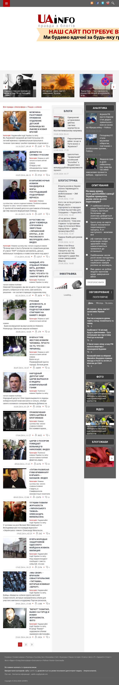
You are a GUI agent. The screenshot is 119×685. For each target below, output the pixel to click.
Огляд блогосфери (23, 660)
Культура (63, 657)
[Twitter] (102, 3)
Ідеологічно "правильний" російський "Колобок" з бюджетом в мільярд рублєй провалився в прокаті (68, 162)
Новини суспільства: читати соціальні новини (29, 246)
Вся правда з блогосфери (14, 107)
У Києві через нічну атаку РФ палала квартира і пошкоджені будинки (100, 346)
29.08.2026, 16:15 (65, 242)
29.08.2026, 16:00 (65, 263)
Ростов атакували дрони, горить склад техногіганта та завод (100, 320)
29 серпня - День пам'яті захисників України (54, 92)
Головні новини (18, 657)
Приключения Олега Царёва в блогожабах (37, 415)
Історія (77, 657)
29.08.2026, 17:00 (65, 199)
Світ (56, 657)
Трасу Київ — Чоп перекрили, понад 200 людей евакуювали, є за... (95, 93)
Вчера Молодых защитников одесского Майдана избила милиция (39, 545)
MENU (6, 3)
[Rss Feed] (91, 3)
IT (94, 657)
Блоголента (36, 660)
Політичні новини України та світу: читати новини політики (38, 455)
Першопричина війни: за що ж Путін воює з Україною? (75, 142)
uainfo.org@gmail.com (39, 674)
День (90, 303)
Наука (70, 657)
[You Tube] (107, 3)
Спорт (107, 657)
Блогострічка (67, 180)
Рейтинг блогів (48, 660)
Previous (5, 86)
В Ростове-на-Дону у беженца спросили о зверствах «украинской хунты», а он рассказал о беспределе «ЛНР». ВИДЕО (39, 231)
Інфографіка (68, 273)
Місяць (99, 303)
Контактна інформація (21, 674)
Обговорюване (99, 292)
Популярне (100, 297)
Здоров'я (100, 657)
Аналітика (100, 108)
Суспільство (39, 657)
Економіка (49, 657)
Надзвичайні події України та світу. (24, 135)
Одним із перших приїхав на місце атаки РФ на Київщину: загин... (17, 93)
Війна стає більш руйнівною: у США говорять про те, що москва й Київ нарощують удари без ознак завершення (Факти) (68, 253)
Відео (100, 409)
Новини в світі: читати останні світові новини (39, 160)
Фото (100, 376)
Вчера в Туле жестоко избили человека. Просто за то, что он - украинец (39, 343)
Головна (8, 657)
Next (114, 86)
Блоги (68, 111)
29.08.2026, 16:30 (65, 234)
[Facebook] (97, 3)
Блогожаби (100, 441)
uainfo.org (33, 671)
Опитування (100, 185)
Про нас (8, 674)
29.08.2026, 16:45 (65, 215)
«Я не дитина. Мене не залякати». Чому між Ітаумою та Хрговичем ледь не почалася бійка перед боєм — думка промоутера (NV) (69, 224)
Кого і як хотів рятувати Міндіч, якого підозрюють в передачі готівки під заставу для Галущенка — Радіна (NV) (69, 207)
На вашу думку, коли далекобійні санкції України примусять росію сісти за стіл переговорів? (100, 196)
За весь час (109, 303)
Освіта (84, 657)
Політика (29, 657)
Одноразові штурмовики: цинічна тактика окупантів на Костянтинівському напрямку (68, 124)
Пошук (30, 107)
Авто (90, 657)
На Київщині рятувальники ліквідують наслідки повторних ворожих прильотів (99, 397)
